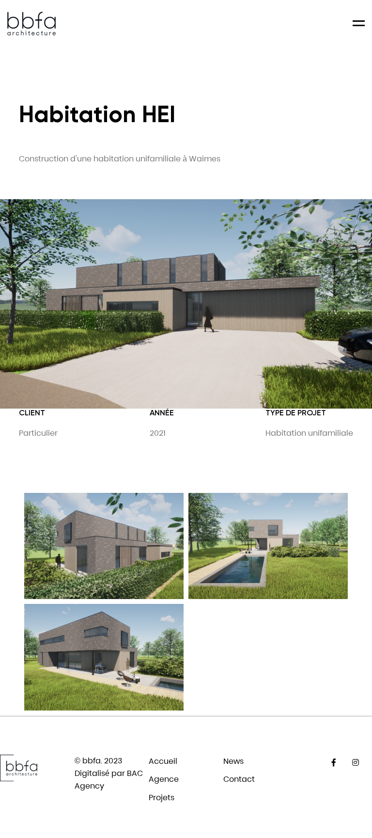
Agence (164, 779)
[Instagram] (355, 763)
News (233, 761)
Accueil (163, 761)
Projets (161, 797)
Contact (239, 779)
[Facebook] (333, 763)
